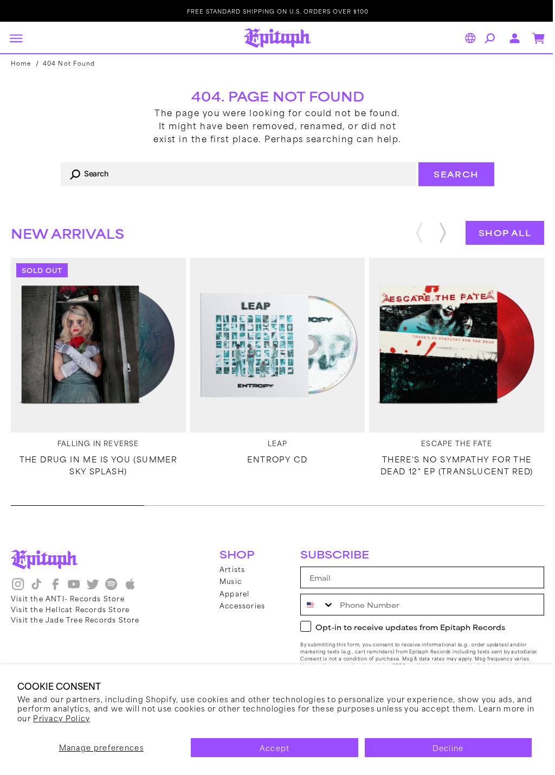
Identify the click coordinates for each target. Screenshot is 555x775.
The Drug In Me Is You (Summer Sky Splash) (97, 462)
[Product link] (97, 344)
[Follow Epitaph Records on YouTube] (74, 587)
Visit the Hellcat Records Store (70, 609)
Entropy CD (273, 456)
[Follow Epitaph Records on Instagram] (18, 587)
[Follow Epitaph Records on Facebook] (55, 587)
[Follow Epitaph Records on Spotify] (111, 587)
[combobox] (234, 174)
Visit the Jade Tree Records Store (75, 619)
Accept (270, 747)
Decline (441, 747)
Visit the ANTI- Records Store (68, 598)
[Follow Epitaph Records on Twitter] (93, 587)
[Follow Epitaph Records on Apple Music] (130, 587)
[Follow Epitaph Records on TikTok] (36, 587)
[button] (16, 38)
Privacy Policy (95, 717)
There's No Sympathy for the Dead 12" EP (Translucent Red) (449, 462)
